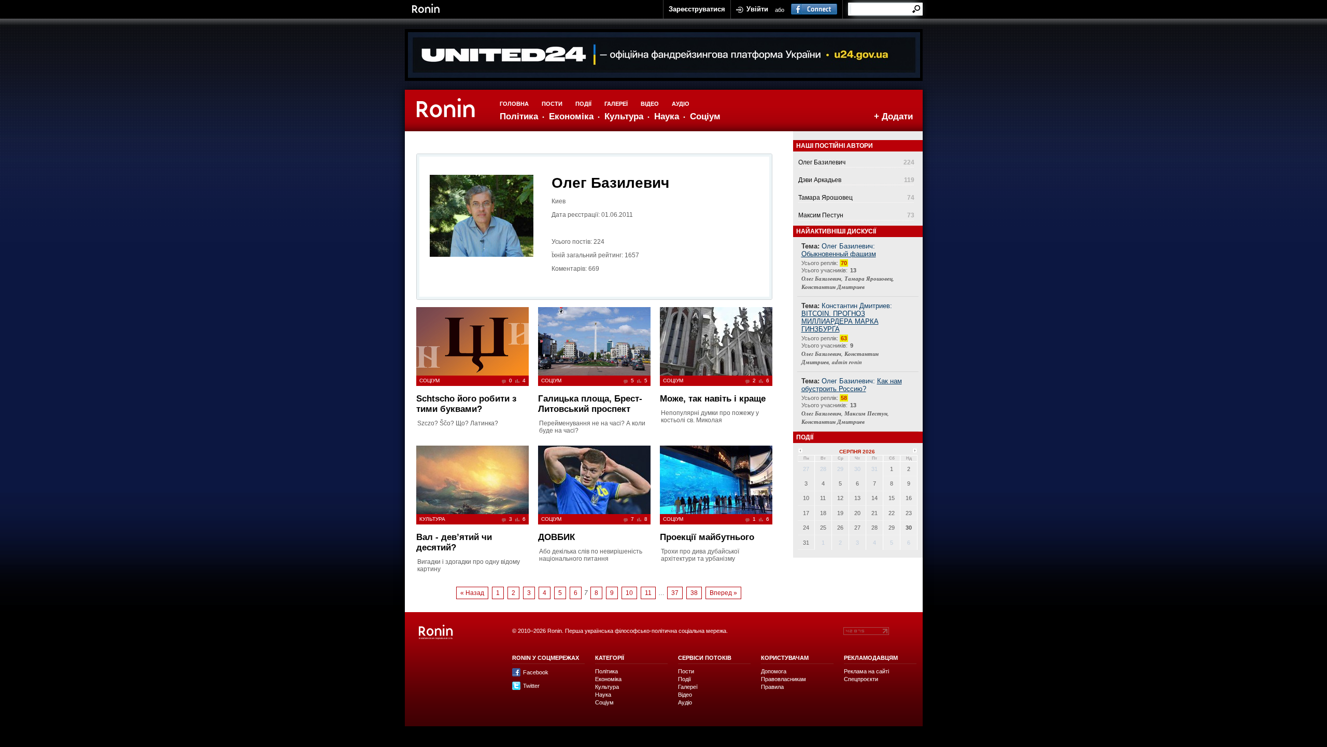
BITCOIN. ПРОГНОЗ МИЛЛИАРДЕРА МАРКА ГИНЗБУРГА (840, 321)
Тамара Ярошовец (825, 197)
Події (583, 104)
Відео (650, 104)
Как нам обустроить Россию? (851, 385)
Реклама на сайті (866, 671)
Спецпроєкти (861, 679)
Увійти (757, 9)
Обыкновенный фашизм (838, 254)
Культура (623, 116)
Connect (814, 9)
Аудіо (680, 104)
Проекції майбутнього (707, 537)
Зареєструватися (697, 9)
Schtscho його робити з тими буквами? (466, 404)
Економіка (571, 116)
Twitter (531, 686)
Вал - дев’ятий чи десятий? (454, 542)
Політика (519, 116)
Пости (552, 104)
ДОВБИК (556, 537)
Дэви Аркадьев (819, 180)
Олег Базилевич (821, 162)
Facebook (535, 672)
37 (675, 593)
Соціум (705, 116)
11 (648, 593)
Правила (772, 687)
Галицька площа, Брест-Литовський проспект (590, 404)
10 (629, 593)
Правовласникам (783, 679)
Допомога (773, 671)
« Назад (472, 593)
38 (694, 593)
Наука (666, 116)
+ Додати (893, 116)
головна (514, 104)
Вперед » (723, 593)
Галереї (616, 104)
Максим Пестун (820, 215)
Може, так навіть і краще (713, 399)
